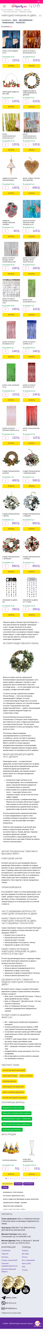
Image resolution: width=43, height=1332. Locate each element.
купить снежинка (26, 1076)
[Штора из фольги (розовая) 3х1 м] (11, 330)
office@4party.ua (10, 1308)
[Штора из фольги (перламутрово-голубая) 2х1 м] (32, 209)
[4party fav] (34, 6)
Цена (15, 20)
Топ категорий (7, 1184)
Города (5, 1187)
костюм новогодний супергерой (14, 1097)
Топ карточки (28, 1184)
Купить (11, 66)
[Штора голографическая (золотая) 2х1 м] (11, 122)
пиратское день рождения (12, 1206)
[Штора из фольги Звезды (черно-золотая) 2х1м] (32, 249)
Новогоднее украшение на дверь (18, 15)
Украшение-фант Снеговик (15, 940)
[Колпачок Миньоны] (11, 1148)
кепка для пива (24, 901)
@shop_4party (11, 1297)
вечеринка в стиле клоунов (13, 1192)
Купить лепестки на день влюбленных (17, 1124)
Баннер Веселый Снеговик (15, 937)
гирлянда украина (9, 1081)
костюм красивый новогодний (14, 1070)
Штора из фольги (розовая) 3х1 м (17, 975)
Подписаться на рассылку (11, 1313)
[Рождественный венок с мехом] (11, 501)
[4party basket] (38, 5)
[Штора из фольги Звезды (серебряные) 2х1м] (11, 288)
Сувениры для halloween (12, 1129)
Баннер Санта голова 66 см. (15, 935)
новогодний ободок (10, 1076)
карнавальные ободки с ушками (15, 1202)
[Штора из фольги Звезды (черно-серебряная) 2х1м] (11, 249)
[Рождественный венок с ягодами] (32, 501)
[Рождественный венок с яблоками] (11, 544)
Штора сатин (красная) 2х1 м (15, 966)
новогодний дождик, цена (31, 892)
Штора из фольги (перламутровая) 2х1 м (20, 968)
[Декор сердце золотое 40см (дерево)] (32, 165)
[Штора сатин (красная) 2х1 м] (32, 415)
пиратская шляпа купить (23, 870)
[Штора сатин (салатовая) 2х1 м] (32, 288)
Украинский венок (11, 887)
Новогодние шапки (11, 858)
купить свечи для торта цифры (14, 1209)
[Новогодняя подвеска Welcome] (11, 80)
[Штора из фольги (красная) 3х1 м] (32, 372)
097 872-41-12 (10, 1303)
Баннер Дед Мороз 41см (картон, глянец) (20, 942)
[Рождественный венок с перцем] (32, 544)
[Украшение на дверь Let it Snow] (32, 587)
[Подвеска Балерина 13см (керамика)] (11, 165)
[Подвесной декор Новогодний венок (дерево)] (32, 80)
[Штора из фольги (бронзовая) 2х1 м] (32, 39)
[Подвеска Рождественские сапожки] (11, 209)
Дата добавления (25, 20)
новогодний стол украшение (13, 1087)
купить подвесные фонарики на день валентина (21, 1199)
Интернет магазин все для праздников (15, 863)
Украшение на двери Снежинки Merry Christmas (22, 973)
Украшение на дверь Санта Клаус (17, 945)
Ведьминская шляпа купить (13, 1108)
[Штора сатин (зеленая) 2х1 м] (11, 372)
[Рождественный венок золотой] (11, 459)
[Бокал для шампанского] (32, 1148)
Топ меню (18, 1184)
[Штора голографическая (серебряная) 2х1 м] (32, 122)
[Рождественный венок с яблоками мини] (32, 459)
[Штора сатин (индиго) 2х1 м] (11, 39)
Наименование (8, 22)
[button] (6, 1178)
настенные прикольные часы (14, 1196)
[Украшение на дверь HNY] (11, 587)
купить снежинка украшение (13, 1092)
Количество (20, 22)
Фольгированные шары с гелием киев (17, 1119)
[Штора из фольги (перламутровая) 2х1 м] (11, 415)
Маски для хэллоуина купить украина (16, 1113)
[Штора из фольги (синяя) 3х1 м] (32, 329)
